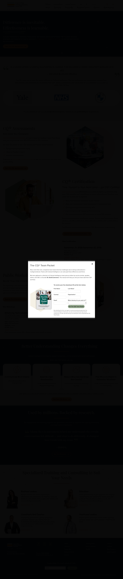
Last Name (71, 288)
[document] (61, 289)
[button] (92, 264)
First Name (57, 288)
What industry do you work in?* (77, 300)
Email (55, 300)
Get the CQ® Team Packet (76, 306)
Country (56, 294)
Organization (72, 294)
